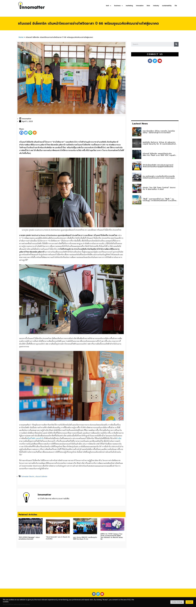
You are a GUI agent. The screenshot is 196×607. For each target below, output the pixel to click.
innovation (139, 5)
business (117, 5)
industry (156, 5)
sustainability (167, 5)
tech (107, 5)
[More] (35, 133)
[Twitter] (26, 133)
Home (21, 37)
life (176, 5)
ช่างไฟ (118, 438)
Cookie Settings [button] (177, 602)
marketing (129, 5)
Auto (148, 5)
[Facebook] (21, 133)
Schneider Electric (28, 476)
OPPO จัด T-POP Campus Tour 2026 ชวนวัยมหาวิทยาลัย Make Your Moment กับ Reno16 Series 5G (111, 536)
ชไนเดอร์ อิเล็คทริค (41, 476)
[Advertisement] (148, 91)
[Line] (30, 133)
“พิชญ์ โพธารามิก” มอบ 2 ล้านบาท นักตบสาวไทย (58, 538)
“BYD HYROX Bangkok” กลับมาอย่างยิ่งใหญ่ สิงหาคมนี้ (29, 538)
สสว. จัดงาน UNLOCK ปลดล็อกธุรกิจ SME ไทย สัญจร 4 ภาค (85, 538)
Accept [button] (189, 602)
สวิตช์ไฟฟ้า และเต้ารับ (35, 438)
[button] (154, 54)
